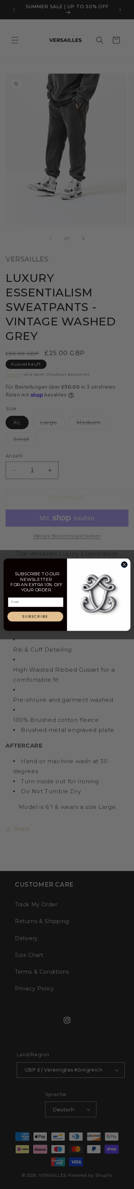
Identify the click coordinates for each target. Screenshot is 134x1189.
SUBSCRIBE (35, 616)
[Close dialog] (124, 564)
